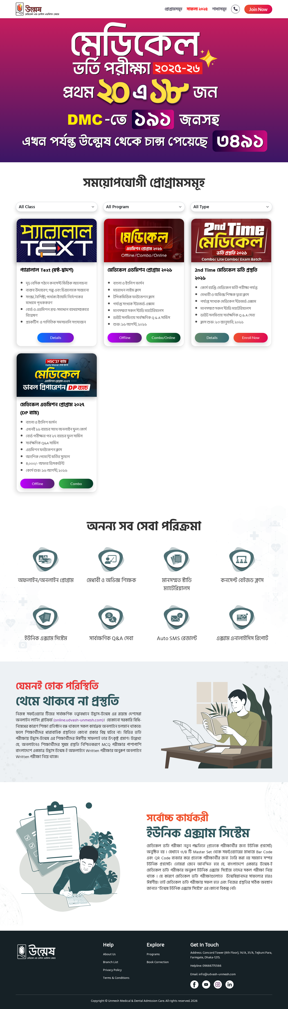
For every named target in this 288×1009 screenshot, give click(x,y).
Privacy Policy (112, 970)
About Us (109, 954)
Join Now (258, 9)
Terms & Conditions (116, 977)
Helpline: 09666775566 (205, 965)
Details (55, 337)
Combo (76, 483)
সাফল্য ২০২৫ (197, 9)
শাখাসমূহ (219, 9)
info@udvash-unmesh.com (217, 974)
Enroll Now (250, 337)
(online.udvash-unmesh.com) (79, 720)
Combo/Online (163, 337)
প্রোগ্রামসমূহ (173, 9)
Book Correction (158, 962)
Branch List (110, 962)
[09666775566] (233, 9)
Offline (124, 337)
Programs (153, 954)
